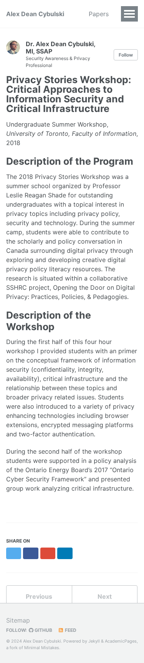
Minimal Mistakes (41, 647)
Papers (99, 14)
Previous (39, 596)
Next (105, 596)
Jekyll (94, 641)
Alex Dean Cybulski (35, 14)
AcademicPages (121, 641)
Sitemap (18, 620)
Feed (70, 630)
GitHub (42, 630)
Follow (126, 55)
